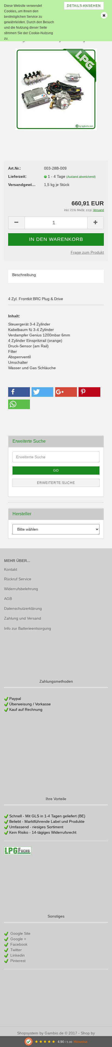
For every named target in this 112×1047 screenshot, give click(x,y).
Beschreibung (24, 275)
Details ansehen (84, 6)
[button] (19, 392)
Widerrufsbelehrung (21, 589)
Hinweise (81, 1041)
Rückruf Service (17, 579)
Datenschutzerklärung (23, 608)
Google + (17, 939)
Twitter (15, 950)
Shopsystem (27, 1033)
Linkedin (17, 955)
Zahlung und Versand (22, 618)
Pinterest (17, 961)
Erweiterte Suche (56, 483)
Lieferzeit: (17, 176)
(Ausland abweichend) (81, 176)
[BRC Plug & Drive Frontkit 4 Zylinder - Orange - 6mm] (56, 89)
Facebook (18, 944)
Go (56, 470)
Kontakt (10, 569)
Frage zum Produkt (87, 252)
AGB (8, 598)
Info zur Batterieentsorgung (27, 628)
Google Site (19, 933)
